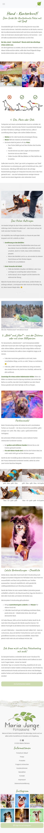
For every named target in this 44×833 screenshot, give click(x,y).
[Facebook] (23, 740)
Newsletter (22, 772)
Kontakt (22, 776)
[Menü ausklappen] (3, 4)
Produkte (22, 760)
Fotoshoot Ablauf (22, 753)
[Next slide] (40, 204)
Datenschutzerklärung (22, 783)
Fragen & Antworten (22, 764)
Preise (22, 757)
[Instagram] (20, 740)
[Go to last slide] (3, 204)
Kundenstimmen (22, 768)
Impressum (22, 779)
